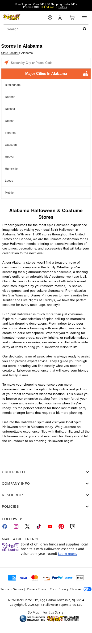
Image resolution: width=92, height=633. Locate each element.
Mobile (9, 192)
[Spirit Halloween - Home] (12, 18)
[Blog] (72, 526)
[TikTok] (39, 526)
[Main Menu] (84, 18)
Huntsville (11, 168)
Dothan (9, 121)
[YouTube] (50, 526)
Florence (10, 132)
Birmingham (13, 85)
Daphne (10, 97)
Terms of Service (11, 589)
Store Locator (10, 53)
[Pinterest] (61, 526)
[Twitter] (27, 526)
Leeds (9, 180)
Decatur (10, 109)
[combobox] (46, 29)
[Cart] (72, 18)
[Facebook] (5, 526)
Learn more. (67, 553)
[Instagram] (16, 526)
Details (63, 7)
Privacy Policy (36, 589)
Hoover (9, 156)
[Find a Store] (50, 18)
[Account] (60, 18)
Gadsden (11, 144)
